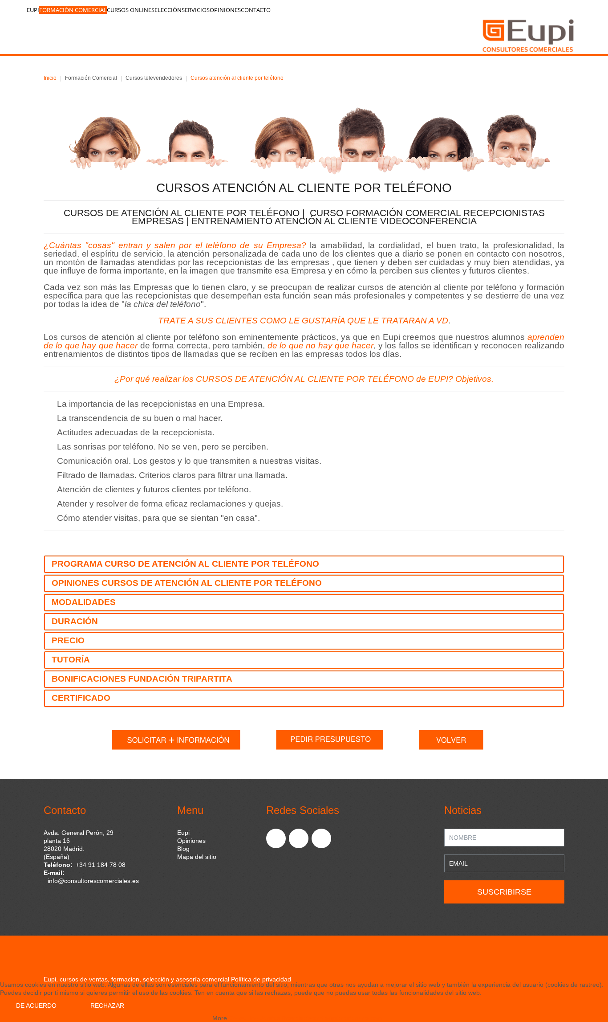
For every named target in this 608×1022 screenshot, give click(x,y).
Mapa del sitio (196, 856)
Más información (291, 1018)
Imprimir (328, 1018)
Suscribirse (504, 891)
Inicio (50, 78)
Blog (183, 848)
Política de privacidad (261, 979)
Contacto (256, 10)
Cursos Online (129, 10)
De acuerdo (36, 1005)
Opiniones (225, 10)
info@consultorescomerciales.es (93, 880)
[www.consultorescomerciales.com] (306, 35)
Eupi (33, 10)
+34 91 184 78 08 (101, 864)
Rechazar (107, 1005)
